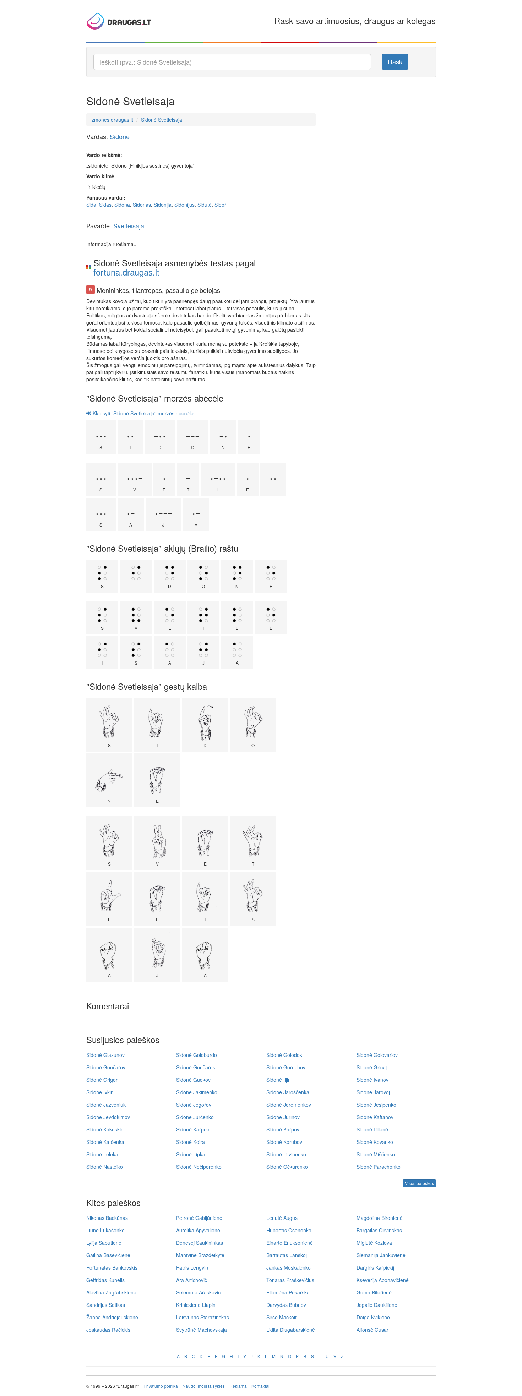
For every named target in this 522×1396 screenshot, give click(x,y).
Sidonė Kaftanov (375, 1116)
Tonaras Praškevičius (290, 1279)
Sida (91, 204)
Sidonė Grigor (102, 1079)
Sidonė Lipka (190, 1154)
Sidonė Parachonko (379, 1166)
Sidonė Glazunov (105, 1054)
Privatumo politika (160, 1386)
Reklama (238, 1386)
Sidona (122, 204)
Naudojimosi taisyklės (204, 1386)
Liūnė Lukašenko (105, 1230)
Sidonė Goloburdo (196, 1054)
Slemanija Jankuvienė (381, 1255)
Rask (395, 61)
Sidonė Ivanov (372, 1079)
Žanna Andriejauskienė (112, 1317)
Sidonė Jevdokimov (108, 1116)
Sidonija (163, 204)
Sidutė (204, 204)
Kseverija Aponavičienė (383, 1279)
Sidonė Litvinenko (286, 1154)
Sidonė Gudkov (193, 1079)
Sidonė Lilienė (372, 1129)
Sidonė (120, 136)
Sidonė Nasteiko (104, 1166)
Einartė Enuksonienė (289, 1242)
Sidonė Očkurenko (287, 1166)
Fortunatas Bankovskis (111, 1267)
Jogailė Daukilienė (377, 1304)
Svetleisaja (128, 225)
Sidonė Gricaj (372, 1067)
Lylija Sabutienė (103, 1242)
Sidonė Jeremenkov (288, 1104)
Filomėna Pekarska (288, 1292)
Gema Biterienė (374, 1292)
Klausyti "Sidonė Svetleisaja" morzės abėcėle (142, 413)
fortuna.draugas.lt (126, 272)
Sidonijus (184, 204)
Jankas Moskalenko (288, 1267)
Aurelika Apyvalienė (198, 1230)
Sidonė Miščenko (376, 1154)
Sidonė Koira (190, 1141)
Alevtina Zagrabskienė (111, 1292)
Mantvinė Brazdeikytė (200, 1255)
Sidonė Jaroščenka (287, 1092)
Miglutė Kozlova (374, 1242)
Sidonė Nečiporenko (199, 1166)
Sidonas (142, 204)
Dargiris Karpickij (375, 1267)
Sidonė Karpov (282, 1129)
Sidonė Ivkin (100, 1092)
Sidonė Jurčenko (195, 1116)
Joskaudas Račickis (108, 1329)
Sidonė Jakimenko (196, 1092)
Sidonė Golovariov (377, 1054)
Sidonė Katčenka (105, 1141)
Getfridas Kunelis (105, 1279)
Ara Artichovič (191, 1279)
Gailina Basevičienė (108, 1255)
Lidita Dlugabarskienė (290, 1329)
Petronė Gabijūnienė (199, 1217)
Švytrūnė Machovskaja (201, 1329)
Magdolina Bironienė (380, 1217)
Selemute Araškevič (198, 1292)
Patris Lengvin (192, 1267)
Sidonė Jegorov (193, 1104)
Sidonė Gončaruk (195, 1067)
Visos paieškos (419, 1183)
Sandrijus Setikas (105, 1304)
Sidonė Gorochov (285, 1067)
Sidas (105, 204)
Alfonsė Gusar (372, 1329)
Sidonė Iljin (278, 1079)
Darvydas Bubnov (286, 1304)
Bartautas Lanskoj (286, 1255)
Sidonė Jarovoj (373, 1092)
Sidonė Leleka (102, 1154)
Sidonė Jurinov (283, 1116)
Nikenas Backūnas (107, 1217)
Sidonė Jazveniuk (106, 1104)
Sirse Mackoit (281, 1317)
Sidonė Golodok (284, 1054)
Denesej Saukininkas (199, 1242)
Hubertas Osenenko (288, 1230)
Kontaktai (260, 1386)
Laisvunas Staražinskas (202, 1317)
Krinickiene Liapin (196, 1304)
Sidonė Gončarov (105, 1067)
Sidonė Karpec (192, 1129)
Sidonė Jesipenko (376, 1104)
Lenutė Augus (282, 1217)
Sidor (220, 204)
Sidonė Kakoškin (105, 1129)
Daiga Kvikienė (373, 1317)
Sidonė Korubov (284, 1141)
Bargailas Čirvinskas (379, 1230)
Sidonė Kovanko (375, 1141)
